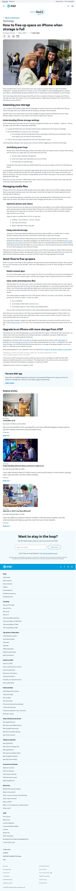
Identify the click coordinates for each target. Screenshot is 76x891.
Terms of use (6, 872)
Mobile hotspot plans (9, 652)
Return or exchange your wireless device (15, 805)
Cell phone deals (8, 694)
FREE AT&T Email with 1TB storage (12, 856)
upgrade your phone (21, 342)
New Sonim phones (9, 735)
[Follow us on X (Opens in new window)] (61, 567)
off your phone (17, 243)
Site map (5, 866)
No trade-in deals (8, 714)
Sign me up (54, 547)
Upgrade (5, 645)
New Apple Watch (8, 750)
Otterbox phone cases (10, 777)
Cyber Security (43, 879)
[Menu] (3, 6)
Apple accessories (8, 768)
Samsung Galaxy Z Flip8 (10, 628)
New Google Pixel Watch (10, 756)
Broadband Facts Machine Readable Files (15, 839)
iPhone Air (6, 611)
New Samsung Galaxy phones (12, 725)
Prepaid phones (8, 597)
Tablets (5, 587)
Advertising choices (44, 866)
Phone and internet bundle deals (13, 704)
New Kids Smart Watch (10, 759)
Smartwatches (7, 590)
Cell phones (6, 577)
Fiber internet (7, 580)
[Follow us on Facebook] (4, 36)
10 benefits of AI (9, 420)
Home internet (7, 584)
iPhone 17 (6, 615)
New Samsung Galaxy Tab (11, 746)
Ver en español (69, 1)
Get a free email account (48, 553)
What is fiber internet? (10, 798)
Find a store (59, 1)
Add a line (6, 642)
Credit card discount (9, 707)
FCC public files (43, 883)
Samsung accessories (10, 774)
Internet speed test (9, 670)
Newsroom (6, 820)
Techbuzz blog (6, 849)
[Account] (72, 6)
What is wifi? (7, 808)
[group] (38, 574)
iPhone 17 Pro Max (8, 605)
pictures (9, 243)
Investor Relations (8, 823)
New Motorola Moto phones (11, 732)
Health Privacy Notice (44, 876)
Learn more (9, 383)
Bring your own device (10, 673)
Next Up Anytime (8, 655)
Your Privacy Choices (44, 872)
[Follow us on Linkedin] (13, 36)
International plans (9, 639)
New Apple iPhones (9, 722)
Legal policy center (8, 883)
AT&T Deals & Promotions (11, 691)
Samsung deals (8, 701)
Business (12, 1)
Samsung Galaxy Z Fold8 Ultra (12, 621)
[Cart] (68, 6)
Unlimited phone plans (10, 636)
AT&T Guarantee (8, 836)
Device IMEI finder (8, 683)
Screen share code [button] (9, 842)
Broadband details (7, 879)
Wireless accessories (9, 593)
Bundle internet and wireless (12, 789)
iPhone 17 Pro (7, 608)
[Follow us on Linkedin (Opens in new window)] (72, 567)
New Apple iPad (8, 743)
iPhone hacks (15, 322)
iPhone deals (7, 698)
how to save (68, 241)
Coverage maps (7, 869)
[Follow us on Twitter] (8, 36)
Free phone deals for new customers (14, 710)
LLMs (4, 859)
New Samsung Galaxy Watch (12, 753)
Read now (6, 435)
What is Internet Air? (9, 792)
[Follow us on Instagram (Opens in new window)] (68, 567)
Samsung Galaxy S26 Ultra (11, 618)
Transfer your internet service (12, 680)
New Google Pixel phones (11, 728)
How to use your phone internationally (15, 795)
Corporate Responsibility (10, 826)
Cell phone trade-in (9, 676)
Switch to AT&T (8, 663)
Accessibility (6, 876)
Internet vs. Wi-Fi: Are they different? (17, 511)
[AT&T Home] (11, 6)
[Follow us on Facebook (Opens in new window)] (64, 567)
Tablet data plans (8, 649)
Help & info (6, 833)
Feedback (5, 852)
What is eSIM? (7, 802)
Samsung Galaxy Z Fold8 (10, 624)
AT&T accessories (8, 771)
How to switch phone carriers (12, 667)
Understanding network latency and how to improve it (23, 466)
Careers (5, 829)
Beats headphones (9, 780)
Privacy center (42, 869)
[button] (17, 36)
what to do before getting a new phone (58, 349)
